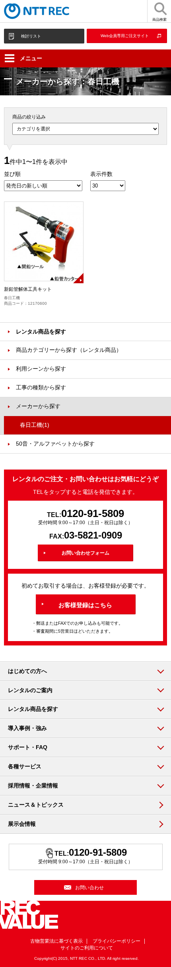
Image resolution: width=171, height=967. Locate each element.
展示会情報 (22, 824)
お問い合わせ (89, 887)
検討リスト (31, 36)
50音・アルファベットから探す (55, 443)
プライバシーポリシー (116, 941)
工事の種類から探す (41, 387)
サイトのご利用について (86, 948)
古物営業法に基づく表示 (56, 941)
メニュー (31, 58)
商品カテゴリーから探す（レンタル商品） (69, 350)
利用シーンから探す (41, 368)
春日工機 (34, 425)
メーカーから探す (38, 406)
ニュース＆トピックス (36, 804)
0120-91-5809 (92, 513)
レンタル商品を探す (41, 331)
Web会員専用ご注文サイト (125, 36)
